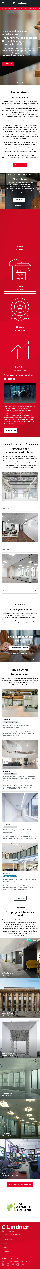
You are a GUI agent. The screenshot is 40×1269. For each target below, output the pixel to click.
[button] (15, 82)
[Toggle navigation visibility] (3, 3)
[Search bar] (36, 3)
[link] (20, 703)
